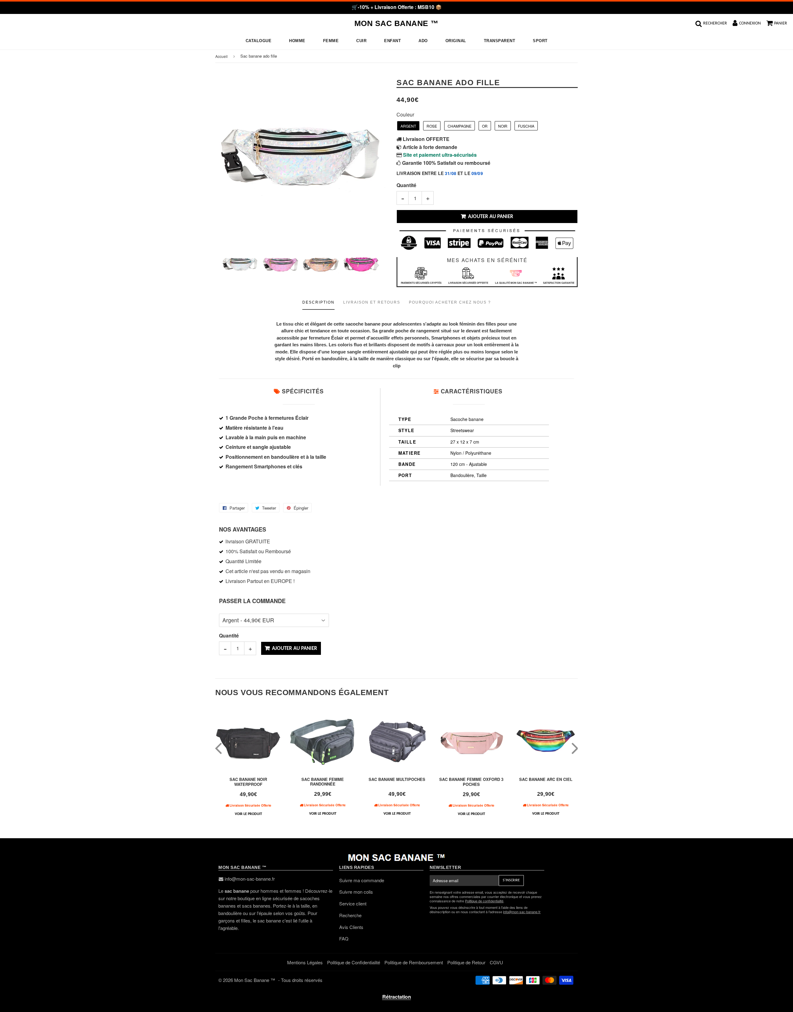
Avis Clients (351, 927)
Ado (423, 40)
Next (372, 157)
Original (455, 40)
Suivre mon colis (356, 891)
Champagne (459, 126)
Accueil (221, 56)
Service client (352, 903)
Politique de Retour (466, 962)
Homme (297, 40)
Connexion (750, 23)
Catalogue (259, 40)
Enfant (392, 40)
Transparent (499, 40)
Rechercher (715, 23)
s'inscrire (511, 880)
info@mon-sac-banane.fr (250, 878)
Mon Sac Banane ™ (396, 23)
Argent (408, 126)
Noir (502, 126)
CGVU (496, 962)
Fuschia (526, 126)
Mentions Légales (305, 962)
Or (485, 126)
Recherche (350, 915)
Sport (540, 40)
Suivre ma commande (361, 880)
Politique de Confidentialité (353, 962)
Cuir (361, 40)
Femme (331, 40)
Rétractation (396, 996)
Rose (432, 126)
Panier (780, 23)
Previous (228, 157)
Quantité (406, 185)
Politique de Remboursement (413, 962)
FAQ (343, 938)
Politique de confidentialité (484, 900)
